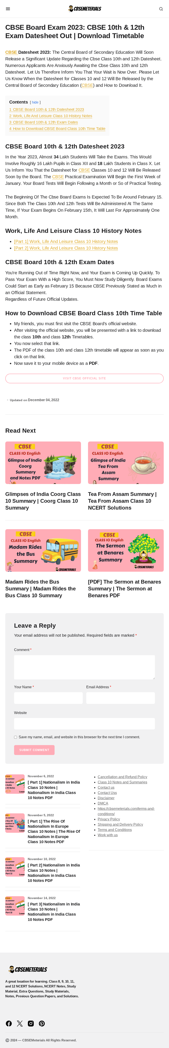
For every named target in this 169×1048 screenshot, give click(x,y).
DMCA (103, 803)
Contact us (106, 787)
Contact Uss (107, 793)
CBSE (11, 52)
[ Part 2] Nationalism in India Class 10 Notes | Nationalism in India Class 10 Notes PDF (54, 873)
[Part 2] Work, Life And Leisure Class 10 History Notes (66, 248)
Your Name (24, 687)
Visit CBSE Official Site (84, 378)
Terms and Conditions (115, 830)
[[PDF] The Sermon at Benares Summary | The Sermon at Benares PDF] (126, 550)
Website (20, 713)
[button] (8, 8)
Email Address (98, 687)
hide (35, 102)
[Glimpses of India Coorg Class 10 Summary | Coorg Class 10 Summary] (43, 462)
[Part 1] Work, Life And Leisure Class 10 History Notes (66, 241)
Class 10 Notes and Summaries (122, 782)
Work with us (108, 835)
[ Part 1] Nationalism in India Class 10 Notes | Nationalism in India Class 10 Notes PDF (54, 790)
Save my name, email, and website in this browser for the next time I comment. (79, 737)
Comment (22, 650)
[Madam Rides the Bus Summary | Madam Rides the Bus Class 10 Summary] (43, 550)
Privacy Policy (109, 819)
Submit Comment (34, 750)
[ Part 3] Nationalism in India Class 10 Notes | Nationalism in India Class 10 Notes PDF (54, 912)
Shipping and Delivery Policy (120, 824)
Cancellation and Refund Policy (122, 777)
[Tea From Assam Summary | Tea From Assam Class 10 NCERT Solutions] (126, 462)
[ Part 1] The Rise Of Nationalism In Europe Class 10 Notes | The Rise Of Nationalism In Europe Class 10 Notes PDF (54, 831)
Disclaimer (106, 798)
